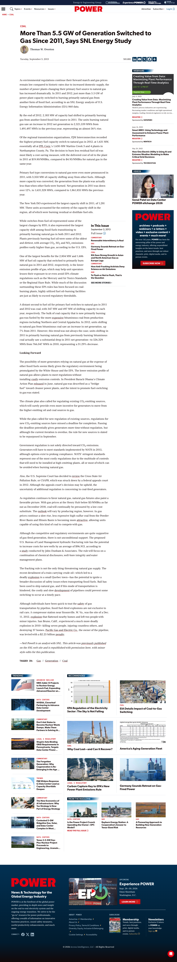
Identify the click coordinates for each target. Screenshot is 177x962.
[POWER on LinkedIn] (32, 934)
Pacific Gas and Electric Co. (61, 630)
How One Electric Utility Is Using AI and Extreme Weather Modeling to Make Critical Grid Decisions (151, 154)
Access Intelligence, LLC (82, 947)
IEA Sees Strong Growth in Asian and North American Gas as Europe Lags (107, 258)
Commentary (96, 238)
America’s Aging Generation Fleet (141, 748)
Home (4, 14)
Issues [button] (51, 8)
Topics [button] (17, 8)
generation (51, 661)
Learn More (129, 901)
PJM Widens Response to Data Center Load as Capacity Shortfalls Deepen (48, 785)
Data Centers (43, 700)
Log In (169, 8)
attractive (82, 520)
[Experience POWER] (134, 2)
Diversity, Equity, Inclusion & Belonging (86, 928)
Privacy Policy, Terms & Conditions (84, 925)
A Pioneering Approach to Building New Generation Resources (149, 825)
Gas (92, 244)
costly (34, 379)
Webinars (138, 71)
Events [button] (27, 8)
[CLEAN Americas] (169, 2)
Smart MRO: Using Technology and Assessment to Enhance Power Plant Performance (150, 133)
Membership (86, 919)
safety (80, 604)
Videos (137, 171)
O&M (92, 272)
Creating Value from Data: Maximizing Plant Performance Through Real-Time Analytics (151, 102)
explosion (33, 577)
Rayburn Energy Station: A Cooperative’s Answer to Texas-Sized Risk (114, 825)
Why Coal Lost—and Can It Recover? (89, 749)
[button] (3, 9)
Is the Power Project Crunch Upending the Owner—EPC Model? (81, 825)
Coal (11, 14)
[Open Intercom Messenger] (171, 954)
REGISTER (136, 117)
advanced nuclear (45, 680)
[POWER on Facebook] (23, 934)
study (25, 551)
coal (65, 661)
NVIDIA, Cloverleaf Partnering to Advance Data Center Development (48, 706)
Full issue (97, 233)
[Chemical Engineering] (113, 2)
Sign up (151, 931)
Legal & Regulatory (46, 739)
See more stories (101, 282)
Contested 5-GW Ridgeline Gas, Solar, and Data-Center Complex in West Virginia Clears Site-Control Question (47, 827)
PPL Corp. (45, 146)
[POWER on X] (27, 934)
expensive (58, 318)
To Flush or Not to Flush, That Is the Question (106, 276)
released (39, 384)
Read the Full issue (77, 830)
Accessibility (91, 934)
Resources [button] (39, 8)
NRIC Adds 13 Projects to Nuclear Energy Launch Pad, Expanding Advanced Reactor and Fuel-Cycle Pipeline (48, 688)
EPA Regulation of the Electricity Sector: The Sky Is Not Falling (87, 709)
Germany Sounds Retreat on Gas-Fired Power (107, 248)
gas (39, 661)
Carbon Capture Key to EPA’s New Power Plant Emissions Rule (88, 787)
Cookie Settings (76, 934)
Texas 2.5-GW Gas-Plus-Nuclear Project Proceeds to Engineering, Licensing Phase (48, 845)
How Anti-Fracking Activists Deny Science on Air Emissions (108, 267)
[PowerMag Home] (88, 9)
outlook (42, 511)
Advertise (146, 8)
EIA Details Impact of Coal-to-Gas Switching (141, 710)
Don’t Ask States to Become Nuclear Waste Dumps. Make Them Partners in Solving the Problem (48, 727)
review (76, 476)
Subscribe (133, 934)
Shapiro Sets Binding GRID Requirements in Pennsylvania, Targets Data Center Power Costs (48, 747)
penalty (60, 634)
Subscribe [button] (158, 8)
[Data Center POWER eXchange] (155, 2)
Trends (40, 778)
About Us (73, 922)
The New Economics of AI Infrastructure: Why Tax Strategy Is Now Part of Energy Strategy (48, 804)
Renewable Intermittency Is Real (107, 240)
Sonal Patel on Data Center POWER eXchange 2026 (149, 201)
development (62, 590)
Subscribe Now (152, 263)
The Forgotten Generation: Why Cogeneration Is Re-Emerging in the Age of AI (48, 766)
